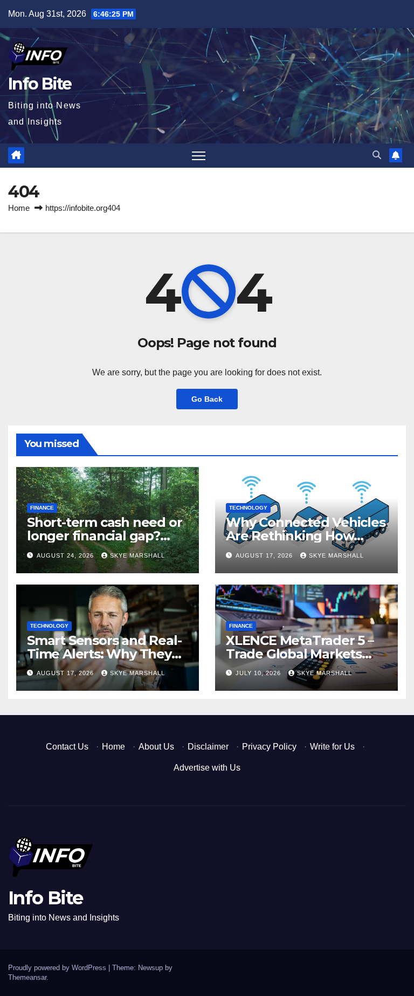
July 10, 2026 (259, 673)
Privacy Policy (269, 746)
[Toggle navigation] (198, 155)
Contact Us (67, 746)
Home (19, 207)
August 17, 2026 (265, 555)
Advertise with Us (207, 767)
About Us (156, 746)
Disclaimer (208, 746)
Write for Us (332, 746)
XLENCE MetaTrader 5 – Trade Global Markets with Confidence (300, 654)
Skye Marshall (137, 555)
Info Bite (40, 84)
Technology (248, 508)
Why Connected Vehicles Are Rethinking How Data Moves (305, 535)
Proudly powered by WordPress (58, 968)
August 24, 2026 (66, 555)
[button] (376, 155)
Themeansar (27, 977)
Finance (42, 508)
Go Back (207, 399)
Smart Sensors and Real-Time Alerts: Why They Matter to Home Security (104, 654)
